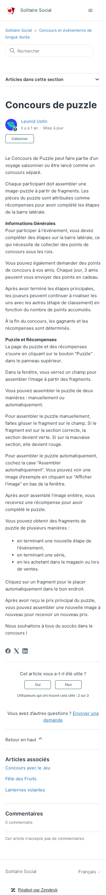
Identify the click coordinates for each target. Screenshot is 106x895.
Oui (38, 684)
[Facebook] (8, 651)
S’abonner (19, 138)
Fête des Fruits (21, 778)
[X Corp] (16, 651)
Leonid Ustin (34, 121)
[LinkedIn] (25, 651)
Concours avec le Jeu (27, 768)
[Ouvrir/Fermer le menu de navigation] (90, 10)
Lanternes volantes (25, 790)
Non (68, 684)
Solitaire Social (18, 30)
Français (87, 871)
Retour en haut (21, 739)
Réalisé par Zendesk (38, 889)
